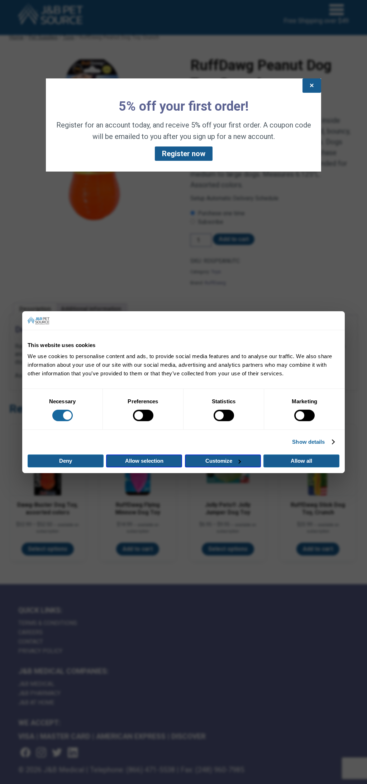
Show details (308, 442)
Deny (65, 461)
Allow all (301, 461)
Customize (218, 461)
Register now (183, 153)
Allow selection (144, 461)
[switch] (143, 415)
